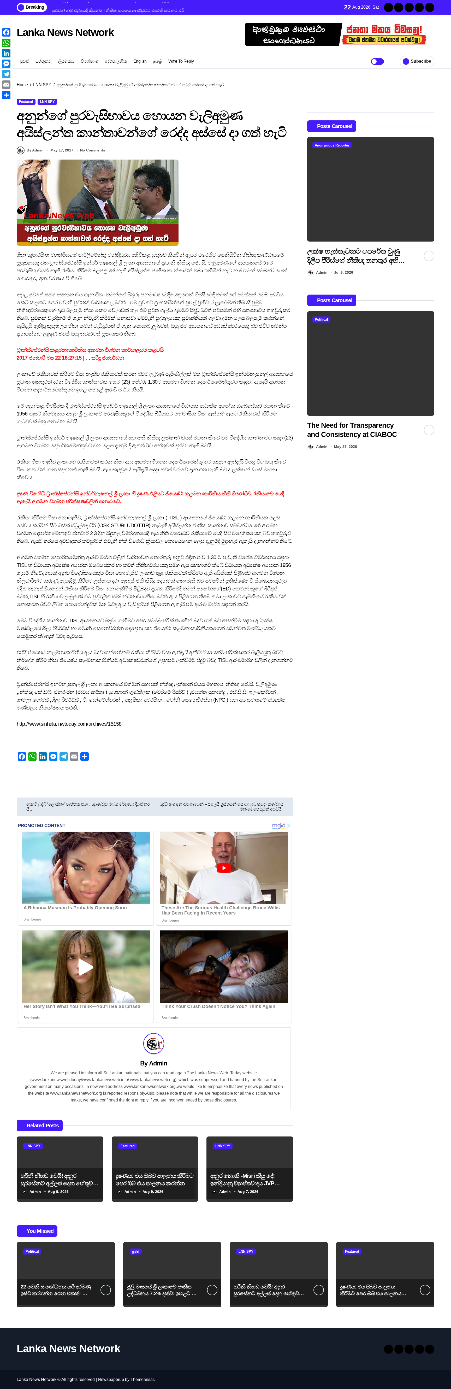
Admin (158, 1063)
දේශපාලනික (116, 61)
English (140, 61)
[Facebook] (6, 32)
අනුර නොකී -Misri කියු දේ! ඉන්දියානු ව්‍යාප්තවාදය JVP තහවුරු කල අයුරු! (242, 1183)
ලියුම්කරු (66, 61)
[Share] (6, 95)
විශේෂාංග (89, 61)
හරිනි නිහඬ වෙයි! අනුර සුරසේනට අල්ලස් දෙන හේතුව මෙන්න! (57, 1183)
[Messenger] (6, 63)
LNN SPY (47, 102)
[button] (429, 207)
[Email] (6, 84)
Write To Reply (181, 61)
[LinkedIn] (6, 53)
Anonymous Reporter (332, 145)
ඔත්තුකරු (43, 61)
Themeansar (142, 1379)
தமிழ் (157, 61)
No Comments (92, 150)
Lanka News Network (65, 32)
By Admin (35, 150)
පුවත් (24, 61)
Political (321, 319)
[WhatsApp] (6, 43)
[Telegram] (6, 74)
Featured (26, 102)
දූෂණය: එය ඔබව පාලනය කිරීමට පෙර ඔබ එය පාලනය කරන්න (370, 1293)
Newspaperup (111, 1379)
